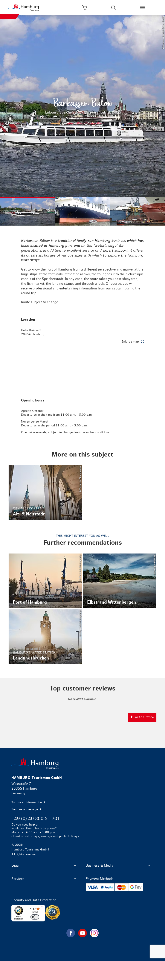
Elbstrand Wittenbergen (119, 581)
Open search (113, 7)
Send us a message (25, 809)
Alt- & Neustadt (45, 492)
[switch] (35, 916)
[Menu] (42, 907)
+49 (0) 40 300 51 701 (35, 819)
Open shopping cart (84, 7)
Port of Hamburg (45, 581)
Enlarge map (130, 341)
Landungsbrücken (45, 636)
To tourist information (27, 802)
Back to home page (82, 763)
